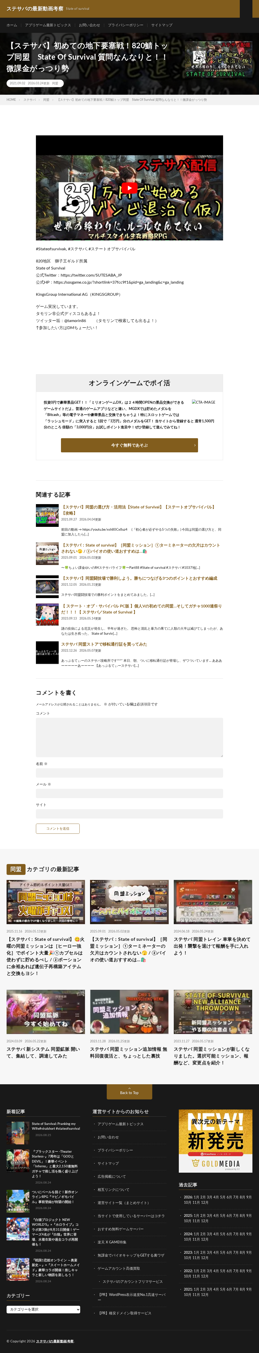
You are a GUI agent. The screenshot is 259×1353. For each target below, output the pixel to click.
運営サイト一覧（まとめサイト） (124, 1203)
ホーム (12, 25)
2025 (188, 1216)
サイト (41, 805)
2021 (188, 1289)
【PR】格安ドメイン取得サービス (125, 1313)
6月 (229, 1197)
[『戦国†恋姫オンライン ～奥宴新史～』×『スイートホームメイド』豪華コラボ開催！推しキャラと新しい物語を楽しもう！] (18, 1269)
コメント (43, 713)
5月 (223, 1197)
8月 (242, 1197)
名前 (42, 764)
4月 (216, 1197)
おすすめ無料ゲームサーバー (121, 1229)
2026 (188, 1197)
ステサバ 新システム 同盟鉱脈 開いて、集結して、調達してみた (43, 1053)
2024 (188, 1234)
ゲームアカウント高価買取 (119, 1268)
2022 (188, 1271)
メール (43, 784)
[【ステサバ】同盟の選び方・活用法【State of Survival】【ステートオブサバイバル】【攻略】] (47, 515)
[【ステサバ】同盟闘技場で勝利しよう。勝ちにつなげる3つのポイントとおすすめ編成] (47, 586)
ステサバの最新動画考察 (55, 1341)
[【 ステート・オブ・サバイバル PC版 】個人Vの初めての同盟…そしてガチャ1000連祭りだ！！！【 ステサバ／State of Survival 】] (47, 614)
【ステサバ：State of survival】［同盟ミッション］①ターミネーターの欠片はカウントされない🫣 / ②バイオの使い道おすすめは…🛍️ (128, 949)
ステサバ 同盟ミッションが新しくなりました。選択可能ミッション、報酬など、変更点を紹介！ (212, 1056)
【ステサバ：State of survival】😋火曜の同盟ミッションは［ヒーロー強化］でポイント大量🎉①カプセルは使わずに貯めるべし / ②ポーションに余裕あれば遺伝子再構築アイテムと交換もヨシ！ (46, 956)
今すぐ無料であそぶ (129, 445)
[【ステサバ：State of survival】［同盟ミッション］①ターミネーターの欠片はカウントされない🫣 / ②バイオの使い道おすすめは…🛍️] (47, 553)
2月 (203, 1197)
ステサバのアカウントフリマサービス (133, 1282)
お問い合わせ (89, 25)
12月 (205, 1221)
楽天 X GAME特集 (112, 1242)
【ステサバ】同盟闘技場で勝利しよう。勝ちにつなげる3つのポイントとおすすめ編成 (139, 578)
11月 (196, 1221)
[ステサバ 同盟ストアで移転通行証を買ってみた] (47, 652)
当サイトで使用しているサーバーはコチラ (131, 1216)
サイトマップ (161, 25)
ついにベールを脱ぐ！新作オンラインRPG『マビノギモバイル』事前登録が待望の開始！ (55, 1197)
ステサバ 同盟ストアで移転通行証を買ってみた (104, 644)
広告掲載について (112, 1176)
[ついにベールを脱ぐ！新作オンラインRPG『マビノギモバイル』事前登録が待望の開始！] (18, 1201)
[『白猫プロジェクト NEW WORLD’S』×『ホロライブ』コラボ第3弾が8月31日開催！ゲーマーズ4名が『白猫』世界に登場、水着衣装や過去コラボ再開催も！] (18, 1229)
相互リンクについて (114, 1190)
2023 (188, 1252)
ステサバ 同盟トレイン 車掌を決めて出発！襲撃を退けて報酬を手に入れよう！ (212, 946)
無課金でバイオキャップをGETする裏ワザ (131, 1255)
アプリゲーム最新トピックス (48, 25)
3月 (209, 1197)
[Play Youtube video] (129, 187)
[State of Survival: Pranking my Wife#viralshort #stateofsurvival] (18, 1133)
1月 (196, 1197)
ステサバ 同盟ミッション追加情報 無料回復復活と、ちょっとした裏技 (128, 1053)
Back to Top (129, 1093)
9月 (249, 1216)
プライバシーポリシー (125, 25)
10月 (187, 1221)
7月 (236, 1197)
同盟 (55, 83)
